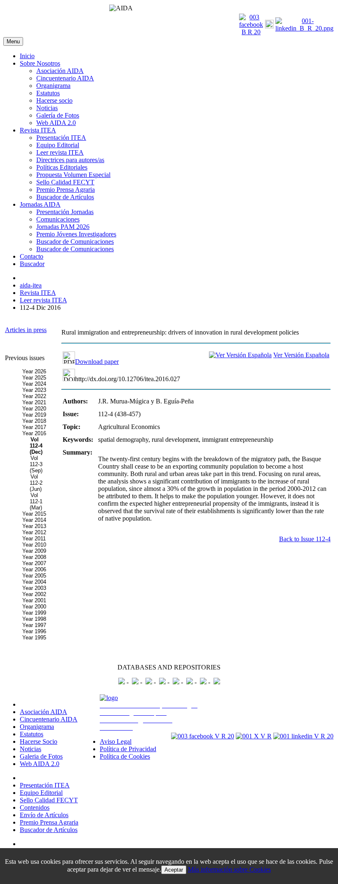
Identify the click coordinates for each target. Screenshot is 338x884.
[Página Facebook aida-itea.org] (251, 31)
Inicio (27, 55)
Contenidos (34, 807)
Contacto (31, 256)
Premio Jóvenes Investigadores (76, 234)
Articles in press (26, 329)
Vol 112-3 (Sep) (36, 464)
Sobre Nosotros (40, 63)
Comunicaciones (58, 219)
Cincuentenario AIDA (65, 78)
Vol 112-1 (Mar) (36, 501)
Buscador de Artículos (65, 196)
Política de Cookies (125, 756)
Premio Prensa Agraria (65, 189)
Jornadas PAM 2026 (62, 226)
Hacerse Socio (38, 741)
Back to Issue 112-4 (305, 538)
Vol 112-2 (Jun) (36, 483)
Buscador (32, 263)
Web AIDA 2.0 (56, 122)
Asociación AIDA (60, 70)
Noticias (47, 107)
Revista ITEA (38, 130)
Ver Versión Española (301, 354)
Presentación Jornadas (65, 211)
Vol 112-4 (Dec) (36, 445)
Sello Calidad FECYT (65, 182)
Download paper (97, 361)
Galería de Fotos (57, 115)
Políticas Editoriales (61, 167)
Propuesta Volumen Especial (73, 174)
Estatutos (48, 93)
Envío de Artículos (44, 814)
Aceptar (173, 870)
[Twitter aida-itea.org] (269, 26)
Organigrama (53, 85)
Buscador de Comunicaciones (75, 241)
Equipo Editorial (57, 145)
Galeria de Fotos (41, 756)
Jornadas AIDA (40, 204)
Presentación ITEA (61, 137)
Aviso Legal (115, 741)
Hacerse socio (54, 100)
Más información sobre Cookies (229, 869)
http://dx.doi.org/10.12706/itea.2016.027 (127, 378)
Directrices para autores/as (70, 159)
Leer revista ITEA (60, 152)
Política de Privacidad (128, 748)
